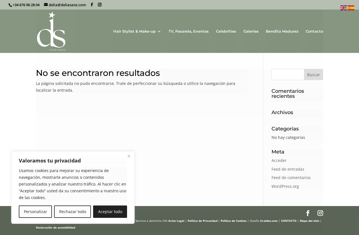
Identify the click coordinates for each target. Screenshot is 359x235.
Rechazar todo (72, 211)
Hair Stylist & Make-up (134, 31)
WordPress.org (285, 186)
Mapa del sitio (309, 221)
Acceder (279, 160)
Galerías (251, 31)
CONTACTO (288, 221)
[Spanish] (351, 7)
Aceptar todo (110, 211)
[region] (73, 187)
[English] (344, 7)
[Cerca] (128, 156)
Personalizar (35, 211)
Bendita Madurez (282, 31)
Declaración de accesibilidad (55, 227)
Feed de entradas (287, 169)
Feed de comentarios (291, 177)
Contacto (314, 31)
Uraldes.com (269, 221)
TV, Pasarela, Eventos (189, 31)
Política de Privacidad (202, 221)
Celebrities (226, 31)
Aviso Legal (176, 221)
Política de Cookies (234, 221)
